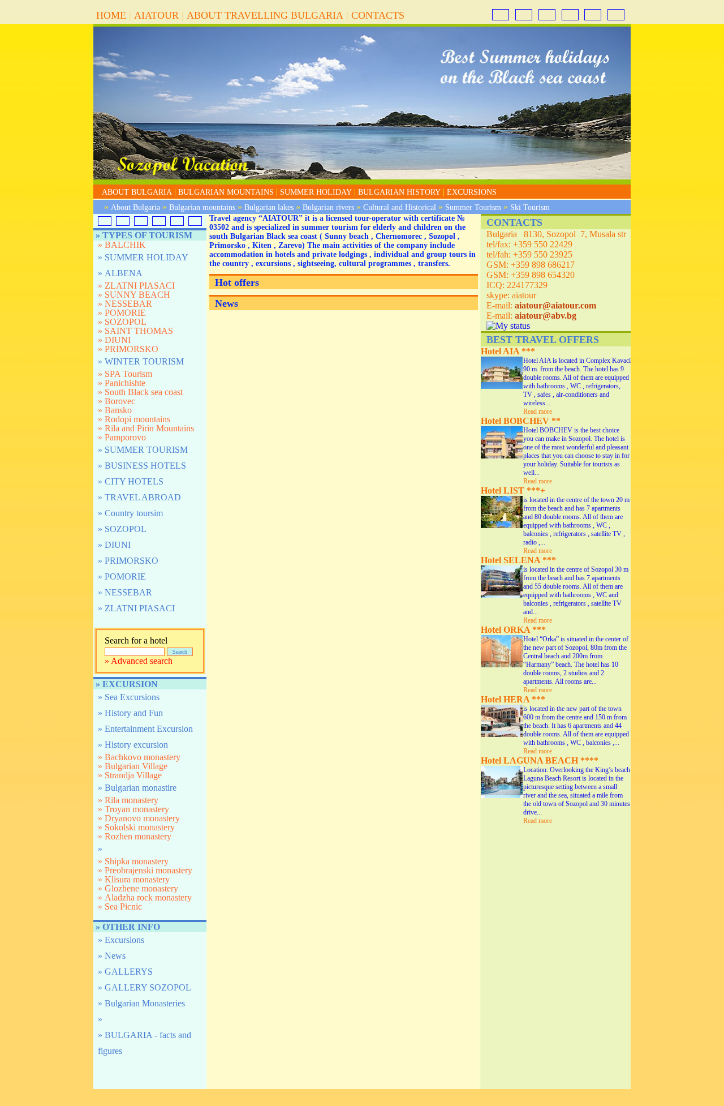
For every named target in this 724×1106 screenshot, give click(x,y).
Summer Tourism (473, 207)
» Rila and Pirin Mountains (146, 428)
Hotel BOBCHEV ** (521, 421)
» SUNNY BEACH (134, 294)
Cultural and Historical (399, 207)
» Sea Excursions (129, 697)
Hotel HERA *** (513, 699)
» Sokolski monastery (136, 827)
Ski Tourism (530, 207)
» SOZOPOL (122, 322)
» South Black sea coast (140, 392)
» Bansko (115, 410)
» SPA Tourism (125, 374)
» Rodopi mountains (134, 419)
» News (112, 956)
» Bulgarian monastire (137, 787)
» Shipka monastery (133, 861)
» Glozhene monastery (138, 888)
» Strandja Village (130, 775)
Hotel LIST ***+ (513, 490)
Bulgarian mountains (202, 207)
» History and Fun (130, 713)
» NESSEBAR (125, 303)
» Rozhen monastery (134, 836)
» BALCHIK (122, 245)
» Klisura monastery (134, 879)
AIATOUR (156, 15)
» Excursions (121, 940)
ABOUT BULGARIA (137, 192)
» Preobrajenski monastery (145, 870)
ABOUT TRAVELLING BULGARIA (265, 15)
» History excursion (133, 744)
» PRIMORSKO (128, 349)
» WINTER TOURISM (141, 361)
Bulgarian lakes (269, 207)
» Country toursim (130, 513)
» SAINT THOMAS (135, 331)
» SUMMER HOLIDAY (143, 257)
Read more (537, 411)
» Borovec (116, 401)
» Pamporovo (122, 437)
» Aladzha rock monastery (145, 897)
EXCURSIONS (472, 192)
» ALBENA (120, 273)
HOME (111, 15)
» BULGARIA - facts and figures (144, 1043)
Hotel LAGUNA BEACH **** (539, 760)
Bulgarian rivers (328, 207)
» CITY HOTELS (130, 481)
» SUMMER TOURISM (143, 450)
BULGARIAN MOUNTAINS (226, 192)
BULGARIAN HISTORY (399, 192)
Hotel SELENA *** (518, 560)
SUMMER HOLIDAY (316, 192)
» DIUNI (114, 340)
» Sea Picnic (120, 906)
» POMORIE (122, 313)
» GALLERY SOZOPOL (144, 987)
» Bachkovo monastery (139, 757)
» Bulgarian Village (132, 766)
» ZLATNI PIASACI (136, 285)
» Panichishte (121, 383)
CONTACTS (377, 15)
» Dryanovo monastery (139, 818)
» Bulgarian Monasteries (141, 1003)
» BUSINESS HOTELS (142, 465)
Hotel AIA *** (508, 351)
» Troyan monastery (133, 809)
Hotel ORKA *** (513, 630)
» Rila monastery (128, 800)
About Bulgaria (135, 207)
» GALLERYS (125, 971)
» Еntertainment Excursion (145, 729)
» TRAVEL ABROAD (139, 497)
